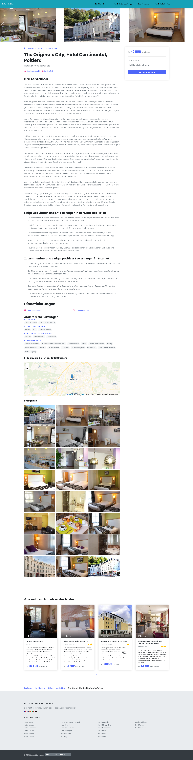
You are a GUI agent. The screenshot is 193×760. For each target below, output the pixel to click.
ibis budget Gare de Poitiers (114, 641)
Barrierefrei (48, 71)
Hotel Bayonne (29, 731)
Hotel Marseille (103, 722)
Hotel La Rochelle (67, 728)
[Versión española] (30, 713)
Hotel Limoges (66, 731)
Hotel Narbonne (104, 728)
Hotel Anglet (29, 725)
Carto (83, 395)
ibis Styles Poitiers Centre (76, 641)
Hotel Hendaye (66, 725)
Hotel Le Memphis (34, 641)
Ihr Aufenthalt (134, 61)
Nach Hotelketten (162, 4)
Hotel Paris (102, 733)
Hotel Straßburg (141, 722)
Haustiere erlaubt (33, 71)
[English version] (28, 713)
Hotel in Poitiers (8, 4)
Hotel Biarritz (29, 733)
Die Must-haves (101, 4)
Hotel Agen (28, 722)
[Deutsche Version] (36, 713)
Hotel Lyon (65, 736)
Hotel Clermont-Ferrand (70, 722)
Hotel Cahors (29, 736)
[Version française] (25, 713)
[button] (96, 40)
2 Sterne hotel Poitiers (56, 688)
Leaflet (70, 395)
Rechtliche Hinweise (58, 755)
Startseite (28, 688)
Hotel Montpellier (104, 725)
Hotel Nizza (102, 731)
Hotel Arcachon (30, 728)
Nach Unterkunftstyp (123, 4)
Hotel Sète (102, 736)
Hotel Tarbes (140, 725)
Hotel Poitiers (40, 688)
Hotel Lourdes (66, 733)
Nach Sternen (143, 4)
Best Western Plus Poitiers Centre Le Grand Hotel (150, 642)
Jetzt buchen (147, 72)
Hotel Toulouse (140, 728)
